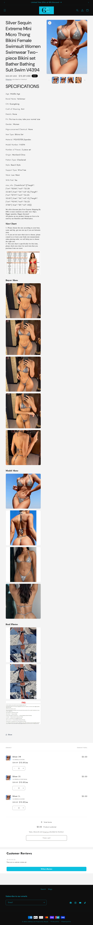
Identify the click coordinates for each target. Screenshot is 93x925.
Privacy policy (55, 921)
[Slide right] (84, 80)
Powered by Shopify (42, 922)
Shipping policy (66, 921)
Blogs (50, 889)
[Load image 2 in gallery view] (63, 80)
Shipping (9, 79)
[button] (4, 10)
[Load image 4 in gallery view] (78, 80)
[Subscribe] (43, 902)
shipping (45, 832)
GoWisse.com (32, 922)
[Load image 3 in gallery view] (70, 80)
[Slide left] (48, 80)
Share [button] (10, 734)
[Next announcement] (88, 2)
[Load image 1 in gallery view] (55, 80)
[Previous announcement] (4, 2)
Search (43, 889)
